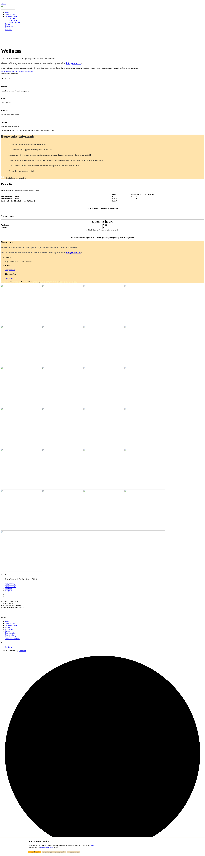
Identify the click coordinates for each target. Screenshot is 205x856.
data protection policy (46, 847)
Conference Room (15, 22)
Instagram (8, 590)
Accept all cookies (34, 852)
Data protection (10, 633)
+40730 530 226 (10, 278)
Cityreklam (22, 651)
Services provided (11, 16)
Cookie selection (73, 852)
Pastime (7, 24)
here (92, 845)
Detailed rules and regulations (16, 178)
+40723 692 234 (10, 587)
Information (9, 26)
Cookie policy (10, 635)
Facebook (8, 589)
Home (7, 12)
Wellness (12, 18)
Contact (7, 28)
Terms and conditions (12, 639)
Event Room (13, 20)
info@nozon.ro (73, 63)
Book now (8, 30)
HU (2, 4)
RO (4, 4)
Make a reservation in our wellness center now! (17, 71)
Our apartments (10, 14)
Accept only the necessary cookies (54, 852)
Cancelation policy (11, 637)
